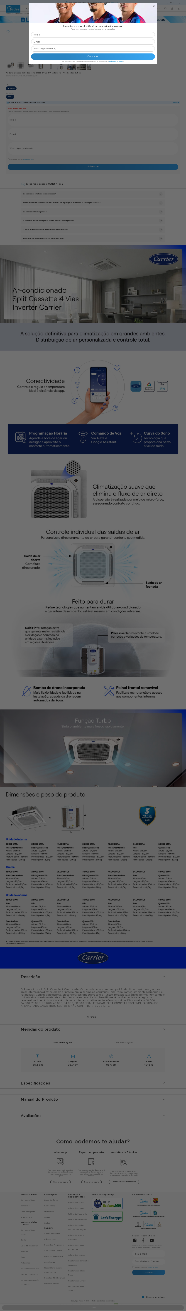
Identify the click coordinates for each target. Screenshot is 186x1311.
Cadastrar (93, 56)
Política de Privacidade (116, 61)
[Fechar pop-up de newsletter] (154, 6)
